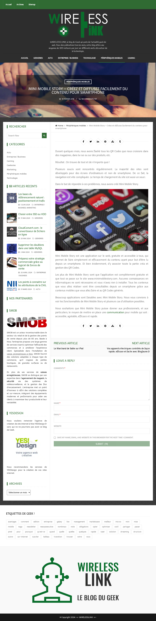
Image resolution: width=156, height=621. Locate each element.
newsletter (31, 526)
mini (127, 521)
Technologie (89, 58)
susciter (35, 536)
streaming (125, 531)
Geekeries (38, 58)
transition (58, 536)
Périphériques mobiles (111, 58)
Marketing (11, 169)
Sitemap (32, 4)
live (68, 521)
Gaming (131, 58)
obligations (83, 526)
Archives (20, 4)
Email (57, 414)
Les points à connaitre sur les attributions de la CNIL (32, 283)
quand (52, 531)
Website (57, 426)
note (73, 526)
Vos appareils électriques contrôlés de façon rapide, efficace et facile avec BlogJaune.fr (128, 350)
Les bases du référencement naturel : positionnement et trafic (31, 197)
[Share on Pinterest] (105, 141)
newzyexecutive (46, 526)
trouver (70, 536)
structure (137, 531)
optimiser (106, 526)
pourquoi (29, 531)
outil (116, 526)
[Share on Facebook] (83, 141)
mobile (11, 526)
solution (112, 531)
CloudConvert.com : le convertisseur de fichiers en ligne (31, 231)
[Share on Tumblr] (119, 141)
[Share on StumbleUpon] (112, 141)
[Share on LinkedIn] (98, 141)
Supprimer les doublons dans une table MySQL (31, 246)
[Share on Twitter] (90, 141)
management (79, 521)
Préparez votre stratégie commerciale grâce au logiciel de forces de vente (31, 264)
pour (19, 531)
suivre (10, 536)
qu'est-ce (41, 531)
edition (36, 521)
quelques (82, 531)
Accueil (9, 4)
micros (118, 521)
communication (115, 312)
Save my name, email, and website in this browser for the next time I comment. (95, 437)
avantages (12, 521)
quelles (71, 531)
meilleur (107, 521)
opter (95, 526)
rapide (93, 531)
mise (136, 521)
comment (25, 521)
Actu (50, 58)
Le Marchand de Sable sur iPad (68, 348)
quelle (61, 531)
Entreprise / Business (68, 58)
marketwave (94, 521)
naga (20, 526)
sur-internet (23, 536)
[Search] (44, 135)
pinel (10, 531)
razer (103, 531)
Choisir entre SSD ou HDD (32, 214)
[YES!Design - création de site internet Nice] (27, 446)
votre (79, 536)
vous (88, 536)
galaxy (59, 521)
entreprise (48, 521)
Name (57, 403)
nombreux (62, 526)
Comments (59, 368)
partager (126, 526)
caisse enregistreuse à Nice (20, 353)
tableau (46, 536)
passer (137, 526)
